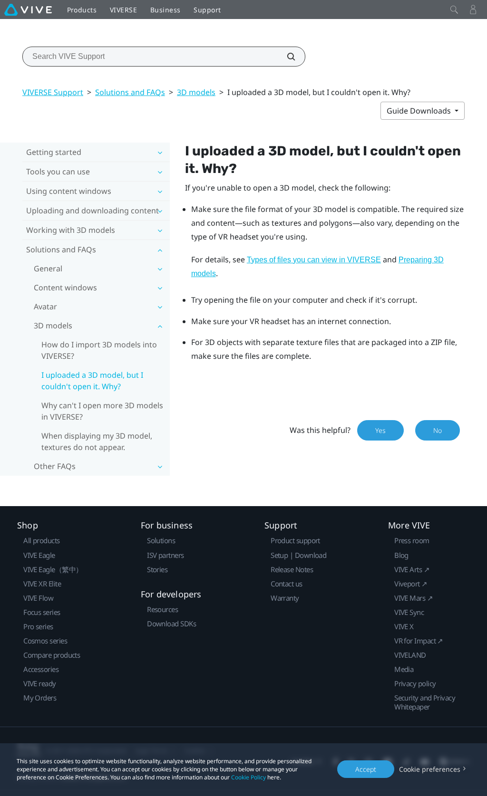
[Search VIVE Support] (285, 56)
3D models (196, 92)
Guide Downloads (420, 110)
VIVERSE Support (52, 92)
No (437, 430)
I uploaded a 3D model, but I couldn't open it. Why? (92, 381)
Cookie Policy (248, 777)
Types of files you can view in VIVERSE (314, 260)
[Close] (454, 9)
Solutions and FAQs (130, 92)
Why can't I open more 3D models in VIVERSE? (102, 411)
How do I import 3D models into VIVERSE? (99, 350)
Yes (380, 430)
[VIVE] (28, 9)
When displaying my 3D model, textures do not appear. (96, 441)
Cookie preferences (429, 769)
